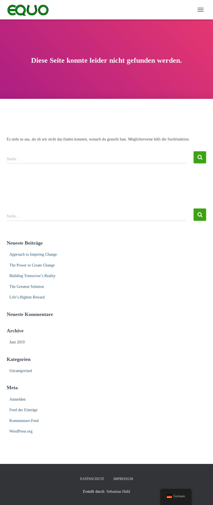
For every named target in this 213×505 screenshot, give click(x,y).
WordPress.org (20, 431)
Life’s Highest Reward (27, 297)
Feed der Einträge (23, 410)
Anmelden (17, 399)
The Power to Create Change (32, 265)
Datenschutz (92, 479)
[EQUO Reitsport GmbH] (30, 10)
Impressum (123, 479)
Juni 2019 (17, 342)
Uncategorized (20, 371)
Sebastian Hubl (118, 491)
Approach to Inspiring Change (33, 254)
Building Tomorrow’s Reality (32, 276)
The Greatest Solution (26, 287)
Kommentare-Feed (24, 421)
